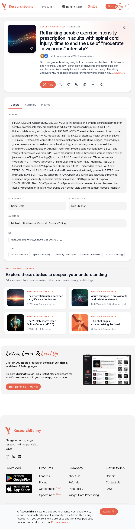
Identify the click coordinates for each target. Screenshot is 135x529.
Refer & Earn (74, 6)
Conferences (50, 488)
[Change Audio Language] (60, 84)
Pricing (43, 482)
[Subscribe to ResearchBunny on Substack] (19, 456)
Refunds (74, 482)
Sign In (123, 6)
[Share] (124, 28)
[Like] (31, 48)
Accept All (108, 511)
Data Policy (76, 488)
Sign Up (112, 6)
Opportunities (50, 495)
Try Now (92, 6)
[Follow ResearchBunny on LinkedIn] (13, 456)
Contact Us (113, 482)
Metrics (45, 104)
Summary (30, 104)
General (15, 104)
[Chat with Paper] (77, 84)
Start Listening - (23, 387)
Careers (110, 476)
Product (47, 6)
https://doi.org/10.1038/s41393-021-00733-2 (34, 239)
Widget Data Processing (84, 495)
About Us (74, 476)
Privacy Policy (59, 522)
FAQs (109, 488)
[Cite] (85, 84)
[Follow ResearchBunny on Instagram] (7, 456)
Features (44, 476)
